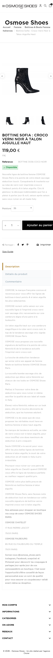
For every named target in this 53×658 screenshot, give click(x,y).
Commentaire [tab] (13, 281)
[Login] (40, 6)
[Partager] (18, 244)
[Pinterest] (27, 244)
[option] (26, 79)
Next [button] (51, 76)
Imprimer (45, 244)
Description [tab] (12, 266)
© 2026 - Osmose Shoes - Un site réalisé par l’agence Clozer (26, 652)
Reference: (7, 162)
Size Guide (7, 251)
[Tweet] (23, 244)
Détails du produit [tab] (16, 274)
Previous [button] (2, 76)
